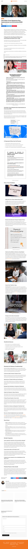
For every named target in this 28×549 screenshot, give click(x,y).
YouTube (13, 417)
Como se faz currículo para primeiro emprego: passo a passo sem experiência (20, 500)
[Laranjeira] (14, 1)
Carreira (3, 18)
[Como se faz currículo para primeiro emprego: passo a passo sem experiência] (21, 495)
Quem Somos (7, 542)
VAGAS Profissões (9, 258)
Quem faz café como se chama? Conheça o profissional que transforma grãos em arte (7, 500)
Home (1, 3)
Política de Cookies (13, 542)
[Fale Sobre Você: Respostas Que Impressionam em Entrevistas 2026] (14, 11)
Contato (17, 544)
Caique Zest (7, 481)
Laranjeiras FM (21, 543)
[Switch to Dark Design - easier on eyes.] (24, 1)
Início (4, 542)
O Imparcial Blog (12, 544)
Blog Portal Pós (17, 416)
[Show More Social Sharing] (18, 26)
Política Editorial (6, 543)
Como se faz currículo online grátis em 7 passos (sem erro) (6, 511)
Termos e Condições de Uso (14, 543)
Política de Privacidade (20, 542)
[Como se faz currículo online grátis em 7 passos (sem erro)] (7, 506)
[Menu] (2, 1)
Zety (8, 320)
